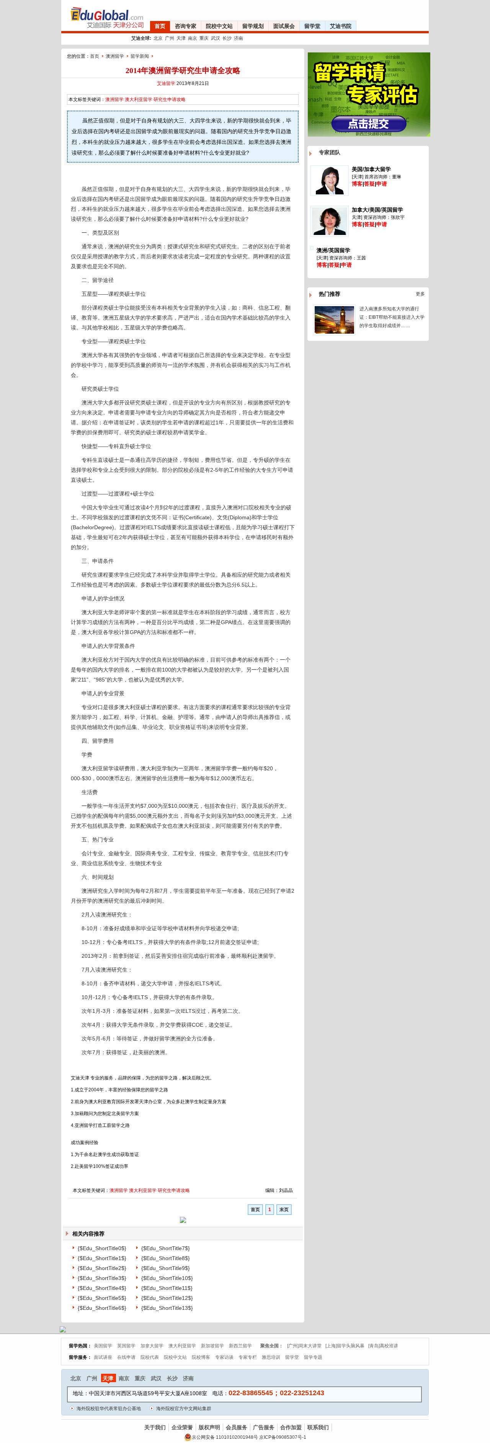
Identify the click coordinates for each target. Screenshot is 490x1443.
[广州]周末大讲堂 (304, 1345)
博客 (357, 184)
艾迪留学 (166, 83)
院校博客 (201, 1357)
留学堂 (312, 26)
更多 (420, 294)
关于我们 (155, 1427)
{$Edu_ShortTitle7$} (165, 1248)
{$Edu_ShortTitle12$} (167, 1298)
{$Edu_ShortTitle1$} (102, 1258)
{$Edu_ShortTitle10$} (167, 1278)
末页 (284, 1209)
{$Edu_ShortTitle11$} (167, 1288)
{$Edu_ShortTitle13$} (167, 1308)
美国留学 (103, 1345)
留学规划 (253, 26)
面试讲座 (103, 1357)
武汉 (215, 38)
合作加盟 (291, 1427)
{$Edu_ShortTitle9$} (165, 1268)
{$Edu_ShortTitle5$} (102, 1298)
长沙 (227, 38)
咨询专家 (185, 26)
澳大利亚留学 (138, 99)
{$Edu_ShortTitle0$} (102, 1248)
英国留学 (126, 1345)
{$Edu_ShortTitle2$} (102, 1268)
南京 (192, 38)
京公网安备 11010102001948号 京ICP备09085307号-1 (249, 1437)
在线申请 (126, 1357)
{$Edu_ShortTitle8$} (165, 1258)
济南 (238, 38)
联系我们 (318, 1427)
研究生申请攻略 (170, 99)
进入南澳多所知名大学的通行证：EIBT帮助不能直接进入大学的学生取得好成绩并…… (392, 317)
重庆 (204, 38)
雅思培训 (271, 1357)
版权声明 (209, 1427)
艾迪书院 (340, 26)
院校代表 (149, 1357)
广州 (169, 38)
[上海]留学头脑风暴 (344, 1345)
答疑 (369, 184)
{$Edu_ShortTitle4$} (102, 1288)
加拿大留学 (151, 1345)
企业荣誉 (182, 1427)
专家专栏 (247, 1357)
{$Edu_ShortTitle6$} (102, 1308)
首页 (160, 26)
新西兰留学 (240, 1345)
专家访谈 (224, 1357)
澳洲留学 (115, 56)
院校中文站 (219, 26)
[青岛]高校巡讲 (383, 1345)
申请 (381, 184)
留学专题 (313, 1357)
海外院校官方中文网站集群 (183, 1408)
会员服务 (236, 1427)
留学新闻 (140, 56)
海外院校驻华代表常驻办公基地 (109, 1408)
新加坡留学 (212, 1345)
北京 (158, 38)
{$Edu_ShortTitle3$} (102, 1278)
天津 (181, 38)
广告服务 (263, 1427)
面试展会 (284, 26)
